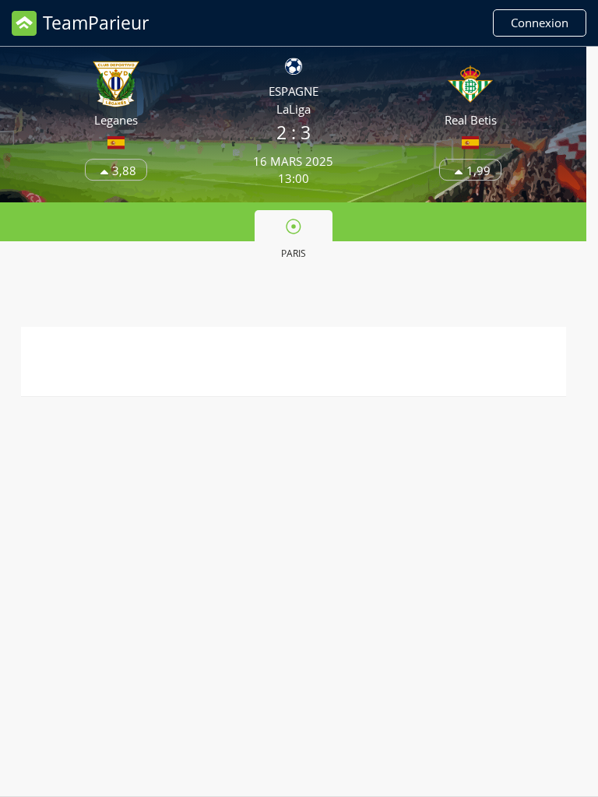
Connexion (539, 22)
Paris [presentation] (293, 253)
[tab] (293, 237)
